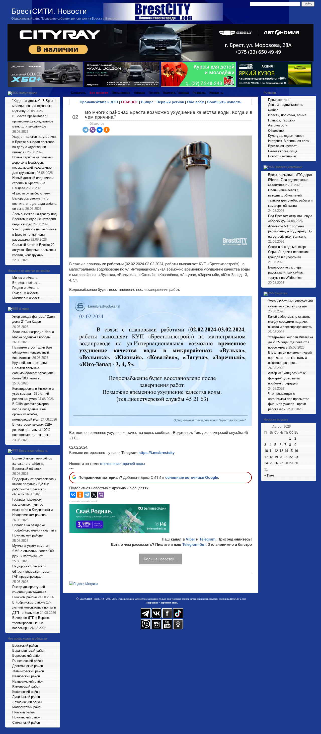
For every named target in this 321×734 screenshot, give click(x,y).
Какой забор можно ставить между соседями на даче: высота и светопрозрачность (290, 322)
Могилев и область (26, 298)
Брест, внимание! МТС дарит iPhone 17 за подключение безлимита (290, 180)
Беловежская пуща (282, 151)
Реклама (199, 93)
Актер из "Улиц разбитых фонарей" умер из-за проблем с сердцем (287, 378)
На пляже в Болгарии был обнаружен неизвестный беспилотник (32, 353)
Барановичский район (28, 650)
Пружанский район (26, 717)
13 (281, 451)
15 (291, 451)
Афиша (139, 93)
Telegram (207, 539)
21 (286, 457)
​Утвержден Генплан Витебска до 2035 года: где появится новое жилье (290, 342)
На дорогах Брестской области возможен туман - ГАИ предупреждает (32, 571)
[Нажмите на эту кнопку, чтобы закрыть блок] (56, 92)
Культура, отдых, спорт (286, 136)
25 (271, 463)
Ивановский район (26, 676)
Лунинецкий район (26, 697)
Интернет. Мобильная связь (289, 141)
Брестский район (25, 645)
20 (281, 457)
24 (266, 463)
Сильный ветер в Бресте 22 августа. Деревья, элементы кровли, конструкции (34, 250)
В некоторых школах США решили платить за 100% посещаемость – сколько (32, 430)
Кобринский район (26, 692)
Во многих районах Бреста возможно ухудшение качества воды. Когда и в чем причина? (168, 115)
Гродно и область (25, 288)
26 (276, 463)
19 (276, 457)
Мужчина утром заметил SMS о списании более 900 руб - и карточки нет (33, 551)
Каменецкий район (26, 686)
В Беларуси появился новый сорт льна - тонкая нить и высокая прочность (290, 358)
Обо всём (195, 102)
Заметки (281, 293)
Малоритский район (27, 707)
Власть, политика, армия (287, 115)
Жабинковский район (28, 671)
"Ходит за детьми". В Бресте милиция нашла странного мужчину (34, 106)
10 (266, 451)
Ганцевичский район (27, 661)
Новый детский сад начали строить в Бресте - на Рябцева (32, 183)
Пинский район (23, 712)
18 (271, 457)
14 (286, 451)
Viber (190, 539)
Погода (154, 93)
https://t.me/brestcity (156, 452)
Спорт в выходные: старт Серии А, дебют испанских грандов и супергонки (288, 252)
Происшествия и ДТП (99, 102)
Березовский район (26, 655)
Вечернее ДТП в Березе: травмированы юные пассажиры (31, 623)
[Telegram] (86, 130)
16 (296, 451)
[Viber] (93, 130)
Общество (97, 123)
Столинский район (26, 722)
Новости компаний (282, 156)
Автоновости (277, 125)
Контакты (216, 93)
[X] (94, 495)
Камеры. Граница (176, 93)
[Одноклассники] (107, 130)
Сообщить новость (224, 102)
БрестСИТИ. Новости (49, 11)
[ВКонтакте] (100, 130)
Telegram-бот (194, 544)
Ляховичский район (27, 702)
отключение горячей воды (122, 463)
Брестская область (33, 450)
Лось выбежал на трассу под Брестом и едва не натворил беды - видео (34, 219)
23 (296, 457)
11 (271, 451)
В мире (24, 309)
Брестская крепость (283, 146)
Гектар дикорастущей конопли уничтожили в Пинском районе (29, 592)
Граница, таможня (281, 120)
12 (276, 451)
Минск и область (25, 278)
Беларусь (78, 93)
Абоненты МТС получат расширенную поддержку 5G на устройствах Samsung (290, 231)
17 (266, 457)
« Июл (269, 475)
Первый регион (170, 102)
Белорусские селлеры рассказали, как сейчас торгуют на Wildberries (286, 272)
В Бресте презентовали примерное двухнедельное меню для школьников (32, 121)
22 (291, 457)
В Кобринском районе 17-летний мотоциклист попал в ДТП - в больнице (34, 607)
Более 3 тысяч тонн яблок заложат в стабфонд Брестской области (32, 463)
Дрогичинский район (27, 666)
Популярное (28, 93)
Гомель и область (25, 293)
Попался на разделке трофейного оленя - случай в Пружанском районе (34, 530)
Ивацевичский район (27, 681)
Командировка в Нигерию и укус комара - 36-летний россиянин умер (33, 394)
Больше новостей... (160, 559)
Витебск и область (26, 283)
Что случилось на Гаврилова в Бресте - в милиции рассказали (34, 234)
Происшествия (279, 100)
